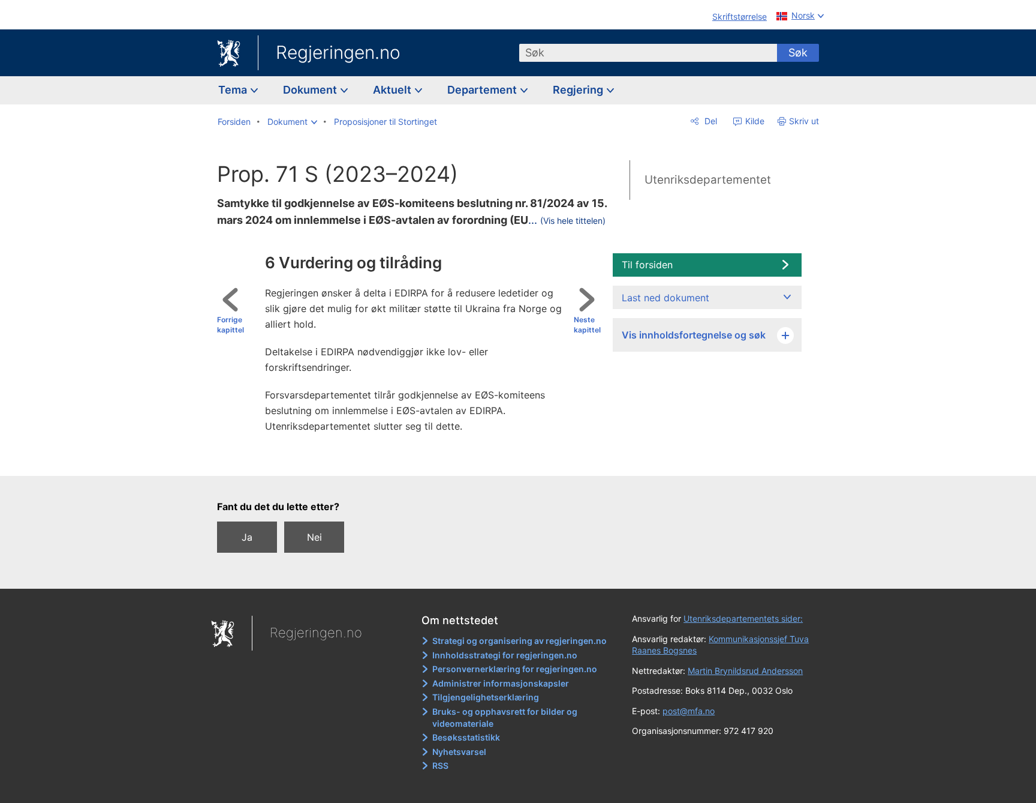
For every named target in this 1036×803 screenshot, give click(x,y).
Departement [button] (483, 89)
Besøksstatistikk (466, 737)
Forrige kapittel (230, 324)
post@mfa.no (688, 711)
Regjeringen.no (338, 52)
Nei (314, 537)
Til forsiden (647, 265)
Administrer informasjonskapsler (500, 683)
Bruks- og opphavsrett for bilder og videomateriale (504, 717)
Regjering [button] (579, 89)
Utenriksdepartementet (708, 180)
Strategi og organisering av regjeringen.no (519, 641)
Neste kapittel (587, 324)
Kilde (753, 121)
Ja (247, 537)
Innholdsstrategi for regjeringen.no (504, 655)
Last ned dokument (665, 298)
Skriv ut (804, 121)
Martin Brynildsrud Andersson (745, 671)
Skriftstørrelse (739, 16)
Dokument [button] (311, 89)
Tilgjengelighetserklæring (485, 697)
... (567, 220)
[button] (292, 122)
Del (709, 121)
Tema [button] (233, 89)
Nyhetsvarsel (459, 752)
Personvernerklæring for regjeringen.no (514, 669)
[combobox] (648, 53)
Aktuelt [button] (393, 89)
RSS (440, 765)
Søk (798, 52)
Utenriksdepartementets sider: (743, 618)
